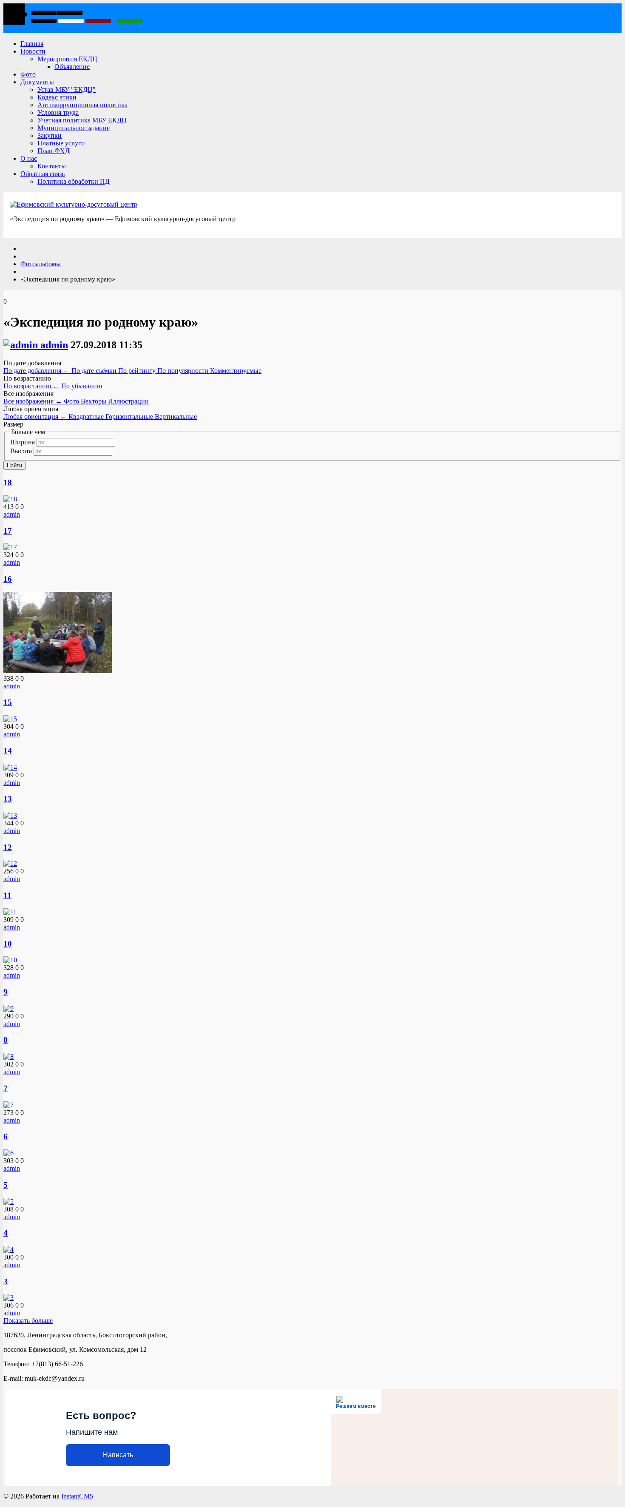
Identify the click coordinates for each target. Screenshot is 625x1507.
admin (54, 344)
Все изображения (32, 401)
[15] (10, 718)
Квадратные (86, 416)
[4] (8, 1249)
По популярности (183, 370)
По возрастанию (31, 386)
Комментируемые (235, 370)
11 (7, 895)
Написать (118, 1455)
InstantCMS (77, 1496)
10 (7, 943)
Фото (72, 401)
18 (7, 482)
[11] (10, 912)
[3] (8, 1297)
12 (7, 847)
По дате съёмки (94, 370)
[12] (10, 863)
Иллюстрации (128, 401)
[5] (8, 1201)
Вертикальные (176, 416)
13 (7, 798)
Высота (21, 451)
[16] (57, 670)
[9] (8, 1008)
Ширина (22, 442)
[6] (8, 1153)
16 (7, 578)
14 (7, 750)
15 (7, 702)
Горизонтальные (130, 416)
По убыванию (81, 386)
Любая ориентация (35, 416)
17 (7, 530)
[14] (10, 767)
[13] (10, 815)
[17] (10, 547)
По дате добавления (36, 370)
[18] (10, 499)
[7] (8, 1105)
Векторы (94, 401)
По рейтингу (137, 370)
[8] (8, 1056)
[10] (10, 960)
